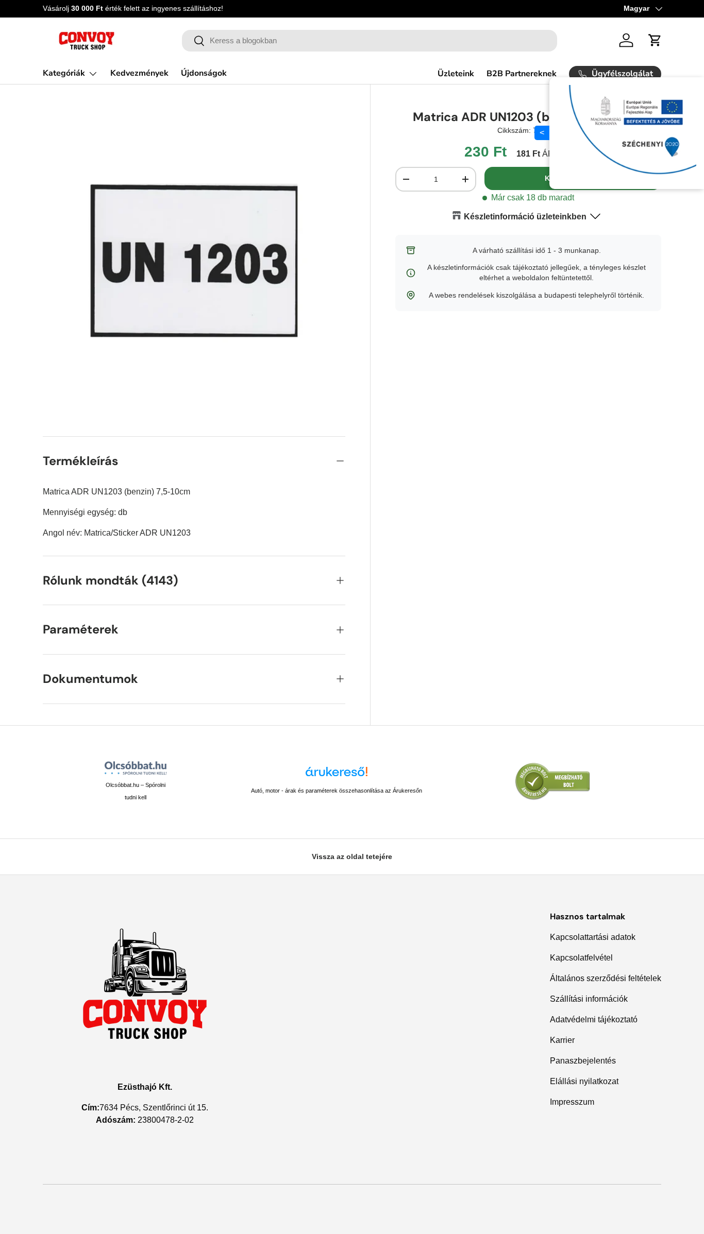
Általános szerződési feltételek (605, 978)
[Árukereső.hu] (336, 775)
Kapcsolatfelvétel (581, 957)
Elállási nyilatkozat (584, 1081)
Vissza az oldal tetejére (352, 856)
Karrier (562, 1040)
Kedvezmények (139, 73)
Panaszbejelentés (583, 1060)
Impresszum (572, 1102)
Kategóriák (64, 73)
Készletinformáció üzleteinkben (525, 216)
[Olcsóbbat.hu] (135, 768)
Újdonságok (204, 73)
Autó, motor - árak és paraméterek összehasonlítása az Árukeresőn (336, 790)
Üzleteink (456, 73)
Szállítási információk (589, 999)
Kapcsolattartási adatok (592, 937)
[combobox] (370, 41)
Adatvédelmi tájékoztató (594, 1019)
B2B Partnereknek (522, 73)
